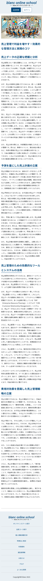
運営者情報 (21, 552)
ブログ (21, 564)
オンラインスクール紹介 (21, 524)
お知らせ (21, 558)
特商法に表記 (21, 541)
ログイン (27, 10)
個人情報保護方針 (22, 535)
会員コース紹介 (21, 529)
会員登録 (16, 10)
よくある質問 (21, 570)
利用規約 (21, 547)
